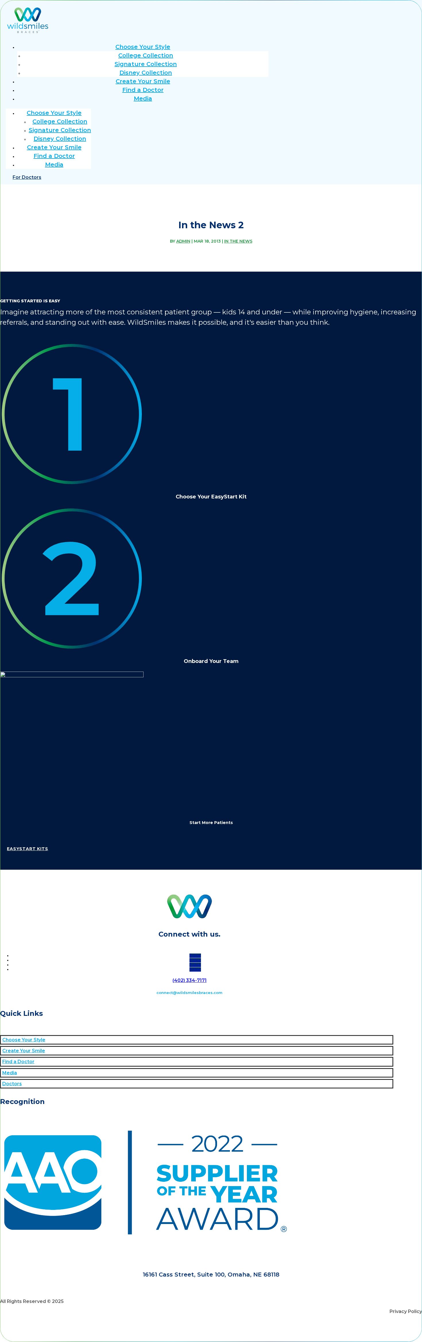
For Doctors (27, 177)
